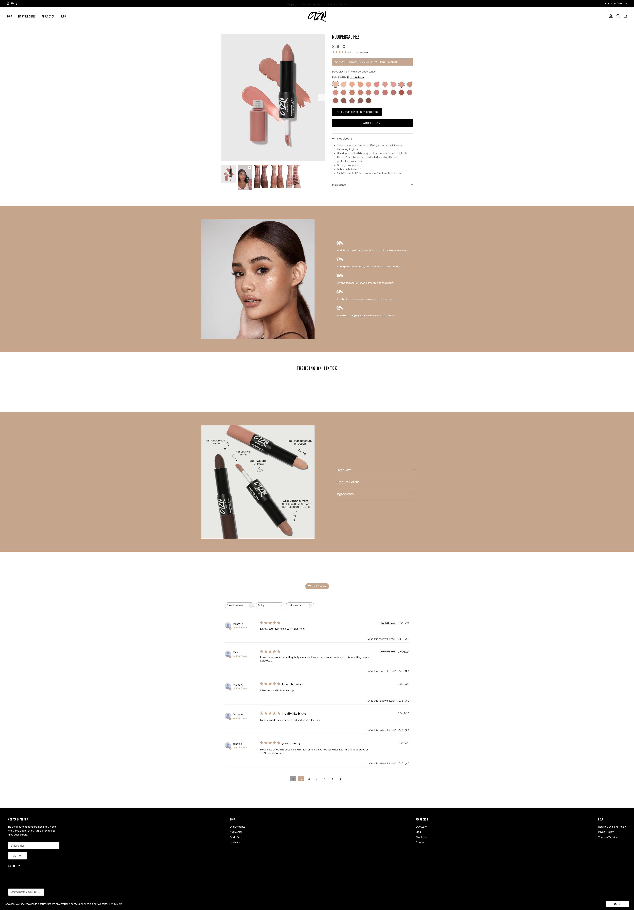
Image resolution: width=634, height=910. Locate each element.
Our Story (421, 826)
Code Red (235, 837)
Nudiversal (236, 832)
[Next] (321, 97)
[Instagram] (8, 3)
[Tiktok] (17, 3)
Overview (343, 470)
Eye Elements (237, 826)
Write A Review (317, 586)
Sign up (17, 855)
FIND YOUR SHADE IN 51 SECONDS (357, 112)
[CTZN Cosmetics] (317, 16)
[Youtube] (12, 3)
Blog (63, 16)
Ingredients (339, 185)
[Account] (610, 16)
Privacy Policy (606, 832)
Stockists (421, 837)
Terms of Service (608, 837)
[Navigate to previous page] (293, 778)
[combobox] (270, 605)
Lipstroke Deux (355, 77)
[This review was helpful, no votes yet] (400, 639)
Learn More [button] (115, 904)
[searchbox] (236, 605)
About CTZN (48, 16)
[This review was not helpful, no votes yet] (406, 639)
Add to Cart (372, 123)
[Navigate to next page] (341, 778)
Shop (9, 16)
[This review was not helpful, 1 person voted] (406, 671)
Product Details (347, 482)
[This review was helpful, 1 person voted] (400, 701)
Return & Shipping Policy (612, 826)
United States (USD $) (614, 3)
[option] (273, 97)
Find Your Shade (26, 16)
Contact (421, 842)
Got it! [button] (617, 904)
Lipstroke (235, 842)
